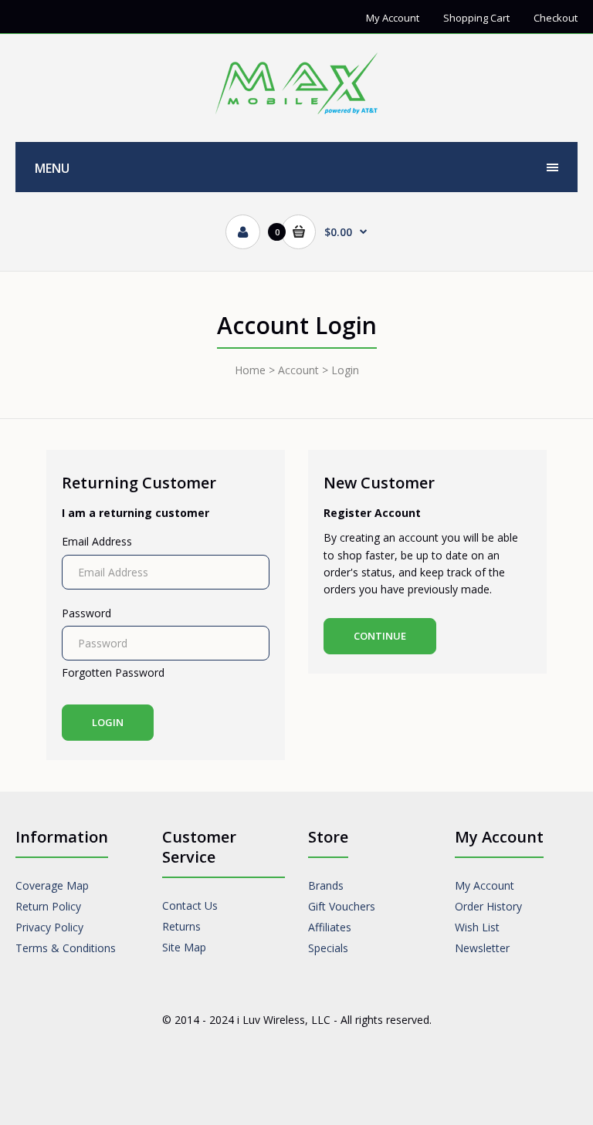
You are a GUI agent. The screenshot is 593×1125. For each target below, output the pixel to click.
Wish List (477, 927)
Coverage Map (52, 885)
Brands (326, 885)
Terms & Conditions (65, 948)
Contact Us (190, 905)
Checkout (556, 18)
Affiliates (329, 927)
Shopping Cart (476, 18)
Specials (328, 948)
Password (86, 613)
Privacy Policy (49, 927)
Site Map (184, 947)
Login (345, 370)
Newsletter (482, 948)
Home (250, 370)
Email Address (97, 541)
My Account (392, 18)
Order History (488, 906)
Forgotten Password (113, 672)
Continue (380, 636)
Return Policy (48, 906)
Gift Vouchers (341, 906)
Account (298, 370)
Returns (181, 926)
